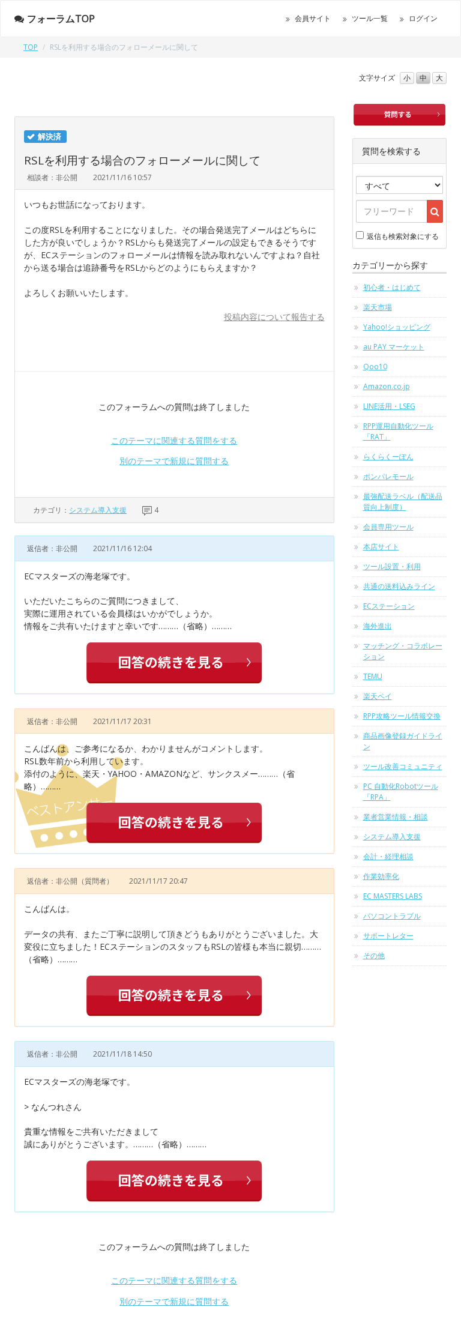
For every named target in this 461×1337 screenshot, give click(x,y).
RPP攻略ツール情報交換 (402, 716)
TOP (30, 47)
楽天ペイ (377, 696)
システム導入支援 (98, 510)
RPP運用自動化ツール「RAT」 (398, 431)
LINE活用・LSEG (389, 406)
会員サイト (313, 18)
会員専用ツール (388, 527)
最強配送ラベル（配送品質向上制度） (402, 501)
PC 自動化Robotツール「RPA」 (400, 791)
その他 (374, 955)
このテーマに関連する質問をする (174, 440)
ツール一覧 (370, 18)
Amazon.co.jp (386, 386)
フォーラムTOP (61, 18)
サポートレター (388, 936)
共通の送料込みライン (399, 586)
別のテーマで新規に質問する (174, 460)
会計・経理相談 (388, 856)
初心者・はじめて (392, 287)
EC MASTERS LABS (392, 896)
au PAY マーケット (393, 347)
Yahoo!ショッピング (396, 327)
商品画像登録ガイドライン (402, 741)
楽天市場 (377, 307)
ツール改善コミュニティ (402, 766)
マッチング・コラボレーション (402, 651)
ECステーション (389, 606)
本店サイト (381, 547)
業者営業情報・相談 (395, 817)
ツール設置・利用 (392, 566)
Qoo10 (375, 366)
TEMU (372, 676)
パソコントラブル (392, 916)
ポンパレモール (388, 476)
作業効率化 (381, 876)
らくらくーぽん (388, 456)
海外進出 (377, 626)
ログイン (423, 18)
